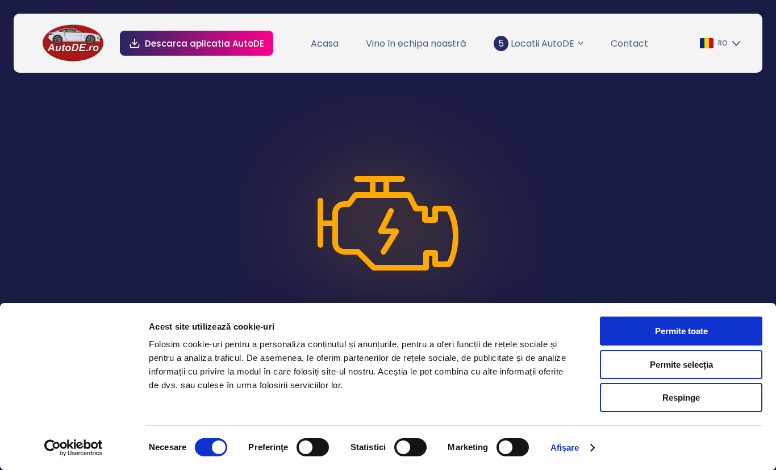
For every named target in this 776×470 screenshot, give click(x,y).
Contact (629, 43)
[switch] (313, 447)
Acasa (325, 43)
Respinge (681, 397)
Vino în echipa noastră (416, 43)
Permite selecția (681, 364)
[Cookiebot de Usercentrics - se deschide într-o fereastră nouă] (73, 447)
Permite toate (681, 331)
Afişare (564, 447)
